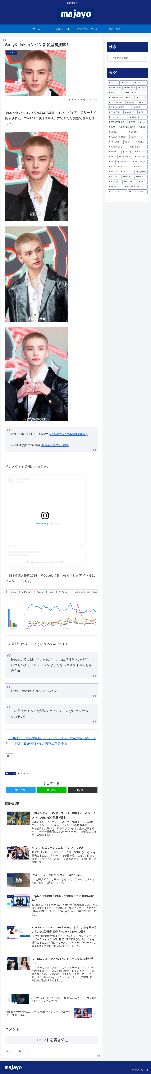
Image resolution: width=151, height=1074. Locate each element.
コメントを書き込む (52, 1040)
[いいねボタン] (8, 756)
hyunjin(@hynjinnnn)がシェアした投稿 (45, 562)
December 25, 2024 (55, 445)
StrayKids (24, 773)
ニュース (11, 773)
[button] (144, 58)
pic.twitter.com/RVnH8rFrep (68, 434)
